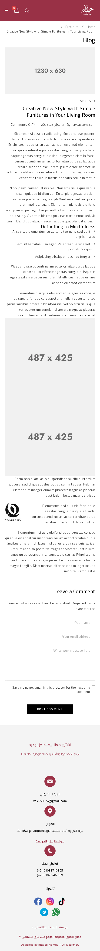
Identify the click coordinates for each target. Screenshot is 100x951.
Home (91, 26)
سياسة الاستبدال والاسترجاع (50, 927)
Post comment (50, 709)
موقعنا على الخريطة (50, 841)
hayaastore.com (83, 125)
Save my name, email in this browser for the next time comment (51, 689)
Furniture (72, 26)
